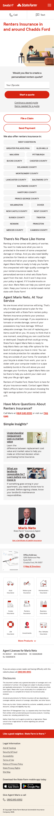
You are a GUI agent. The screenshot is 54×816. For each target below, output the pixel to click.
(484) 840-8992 (24, 413)
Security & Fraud (10, 752)
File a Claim (27, 118)
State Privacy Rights (11, 768)
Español (7, 5)
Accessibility (8, 756)
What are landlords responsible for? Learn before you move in (16, 474)
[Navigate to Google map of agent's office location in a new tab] (33, 536)
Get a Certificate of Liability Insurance (27, 540)
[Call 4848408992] (21, 536)
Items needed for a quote (27, 106)
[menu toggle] (49, 5)
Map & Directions (32, 566)
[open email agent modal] (27, 536)
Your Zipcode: (13, 85)
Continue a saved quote (26, 103)
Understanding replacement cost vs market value (15, 437)
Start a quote (27, 94)
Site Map (7, 772)
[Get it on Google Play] (31, 786)
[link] (27, 5)
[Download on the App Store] (11, 786)
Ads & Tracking (9, 748)
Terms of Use (8, 760)
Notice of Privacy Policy (13, 764)
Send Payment (27, 128)
